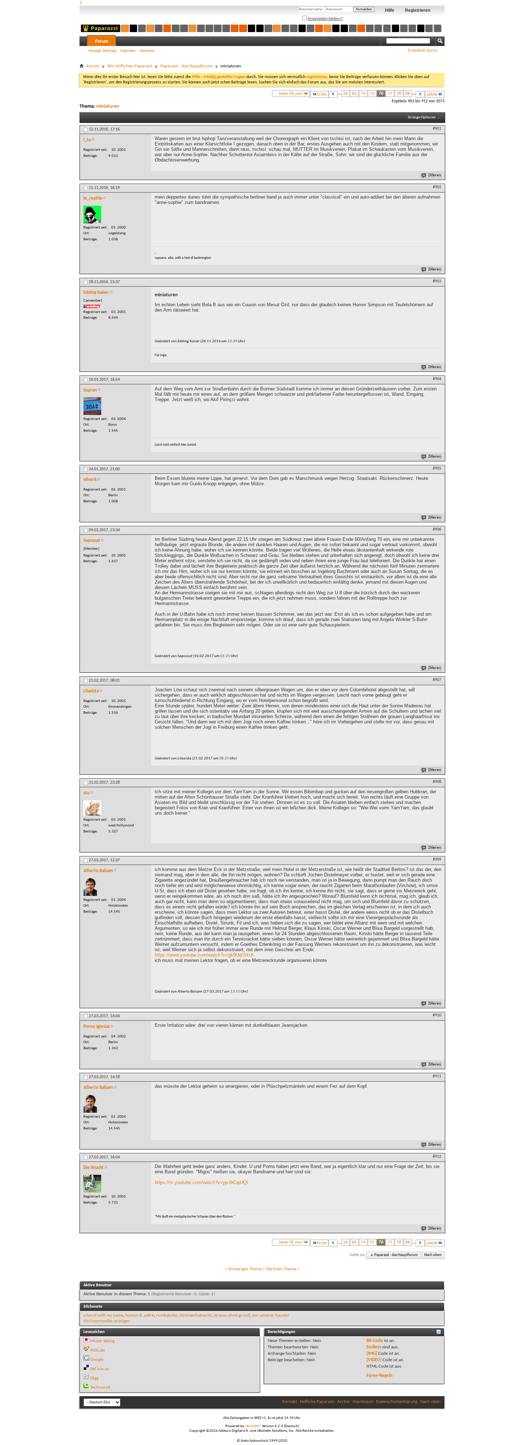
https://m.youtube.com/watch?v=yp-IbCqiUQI (201, 1182)
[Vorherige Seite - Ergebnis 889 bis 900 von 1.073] (333, 94)
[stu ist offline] (92, 808)
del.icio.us (99, 1369)
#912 (437, 1156)
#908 (437, 782)
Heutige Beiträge (102, 50)
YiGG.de (97, 1350)
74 (363, 93)
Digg (94, 1378)
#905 (437, 468)
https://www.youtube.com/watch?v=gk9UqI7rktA (204, 955)
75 (372, 93)
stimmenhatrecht (195, 1315)
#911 (437, 1076)
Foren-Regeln (379, 1375)
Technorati (100, 1387)
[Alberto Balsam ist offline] (90, 887)
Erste (322, 94)
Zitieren (434, 176)
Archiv (343, 1401)
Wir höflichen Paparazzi (129, 66)
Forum (101, 41)
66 (354, 93)
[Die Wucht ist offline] (92, 1184)
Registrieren (417, 10)
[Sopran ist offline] (92, 406)
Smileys (373, 1347)
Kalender (128, 50)
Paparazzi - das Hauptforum (186, 66)
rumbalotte (166, 1315)
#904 (437, 379)
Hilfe (389, 10)
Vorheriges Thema (245, 1269)
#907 (437, 680)
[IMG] (371, 1353)
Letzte (432, 94)
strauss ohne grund (232, 1315)
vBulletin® (253, 1426)
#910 (437, 1015)
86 (407, 93)
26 (345, 93)
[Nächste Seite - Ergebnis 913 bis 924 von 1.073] (420, 94)
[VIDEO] (373, 1360)
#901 (437, 129)
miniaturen (107, 106)
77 (389, 93)
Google (96, 1359)
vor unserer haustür (271, 1315)
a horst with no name (103, 1315)
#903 (437, 281)
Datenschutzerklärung (396, 1401)
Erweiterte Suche (422, 50)
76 (381, 93)
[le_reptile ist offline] (92, 215)
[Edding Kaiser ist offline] (92, 306)
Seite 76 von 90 (293, 93)
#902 (437, 187)
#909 (437, 859)
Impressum (363, 1401)
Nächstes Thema (281, 1269)
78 (398, 93)
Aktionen (147, 50)
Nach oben (433, 1255)
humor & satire (139, 1315)
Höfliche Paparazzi (317, 1401)
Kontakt (289, 1401)
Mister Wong (102, 1341)
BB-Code (374, 1340)
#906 (437, 529)
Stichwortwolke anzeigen (106, 1321)
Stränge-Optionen (422, 117)
